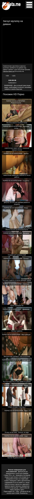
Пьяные (26, 258)
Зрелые (26, 153)
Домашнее (26, 309)
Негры (26, 208)
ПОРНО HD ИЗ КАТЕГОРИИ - (16, 101)
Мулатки (26, 233)
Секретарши (26, 360)
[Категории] (29, 8)
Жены (26, 385)
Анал (26, 411)
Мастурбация (26, 334)
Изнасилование (16, 103)
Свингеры (26, 284)
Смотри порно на (8, 71)
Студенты (26, 181)
